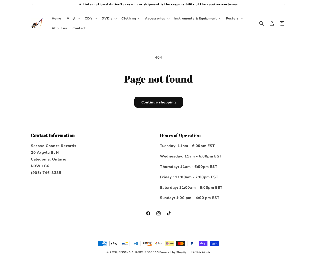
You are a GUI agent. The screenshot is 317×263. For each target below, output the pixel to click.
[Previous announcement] (32, 4)
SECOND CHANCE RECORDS (139, 252)
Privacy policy (200, 252)
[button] (73, 18)
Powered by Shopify (173, 252)
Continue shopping (158, 102)
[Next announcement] (284, 4)
